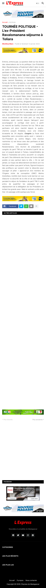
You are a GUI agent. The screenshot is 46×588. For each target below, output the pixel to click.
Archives (12, 22)
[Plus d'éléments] (36, 206)
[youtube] (23, 535)
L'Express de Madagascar (30, 584)
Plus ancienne (37, 419)
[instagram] (28, 535)
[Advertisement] (23, 312)
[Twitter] (21, 206)
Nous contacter (31, 580)
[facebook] (13, 535)
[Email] (31, 206)
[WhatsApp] (26, 206)
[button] (3, 3)
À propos (20, 580)
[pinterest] (33, 535)
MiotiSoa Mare (7, 44)
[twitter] (18, 535)
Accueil (4, 22)
